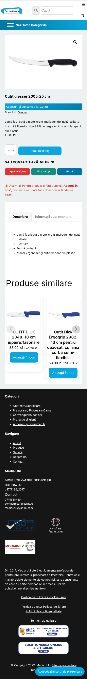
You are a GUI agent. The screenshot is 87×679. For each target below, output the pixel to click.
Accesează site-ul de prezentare (60, 671)
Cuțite (44, 106)
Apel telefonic (17, 171)
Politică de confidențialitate (44, 611)
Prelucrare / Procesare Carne (32, 410)
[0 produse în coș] (82, 15)
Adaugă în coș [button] (24, 357)
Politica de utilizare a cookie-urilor (43, 597)
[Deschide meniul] (83, 4)
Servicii (17, 452)
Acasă (17, 443)
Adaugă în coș (40, 150)
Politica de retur (31, 606)
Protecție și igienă (24, 419)
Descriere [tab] (20, 217)
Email (69, 171)
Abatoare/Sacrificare (26, 405)
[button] (75, 42)
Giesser (23, 112)
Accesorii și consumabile (22, 106)
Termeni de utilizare (43, 620)
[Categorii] (27, 25)
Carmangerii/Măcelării (27, 414)
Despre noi (20, 457)
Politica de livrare (54, 606)
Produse (18, 447)
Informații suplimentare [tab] (53, 217)
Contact (18, 461)
